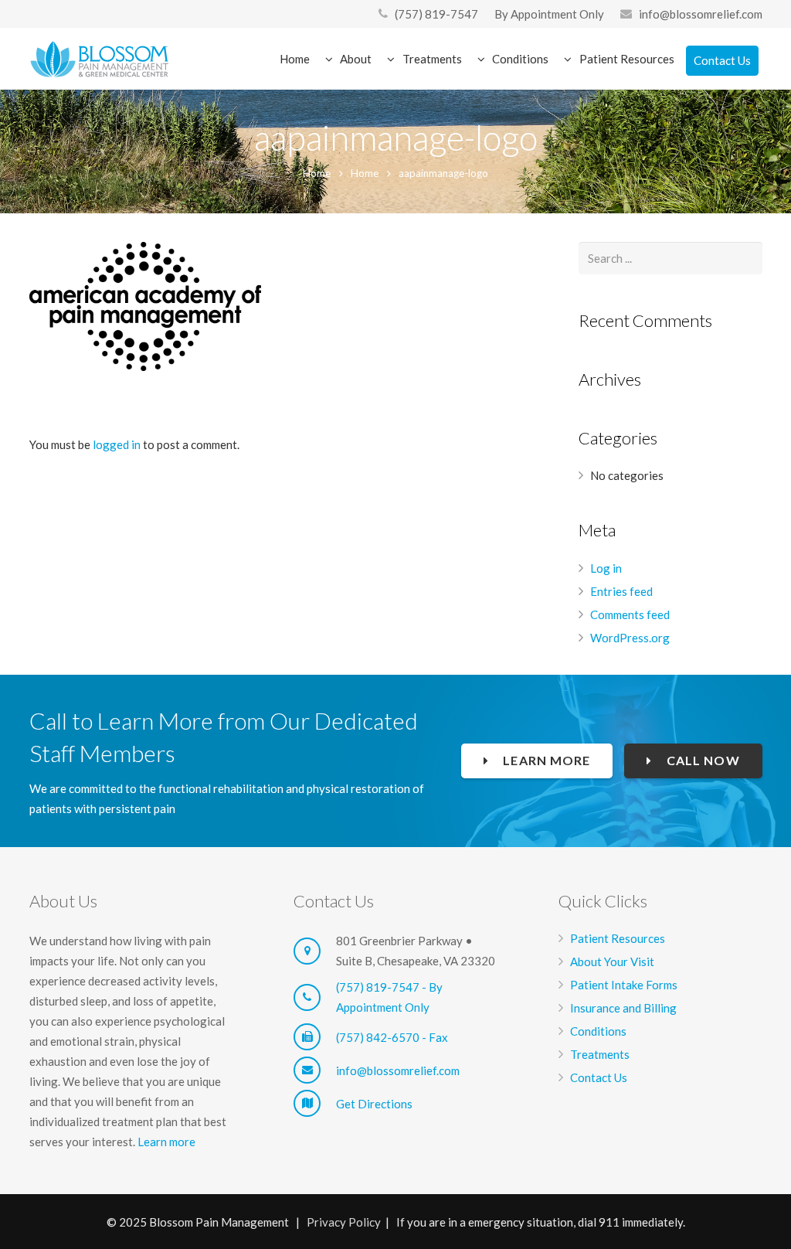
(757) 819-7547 (436, 14)
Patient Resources (617, 938)
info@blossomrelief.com (700, 14)
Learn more (166, 1142)
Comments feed (630, 614)
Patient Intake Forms (623, 985)
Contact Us (598, 1077)
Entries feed (621, 591)
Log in (606, 568)
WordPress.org (630, 638)
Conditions (598, 1031)
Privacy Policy (344, 1222)
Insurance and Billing (623, 1008)
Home (317, 173)
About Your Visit (612, 961)
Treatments (600, 1054)
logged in (117, 444)
